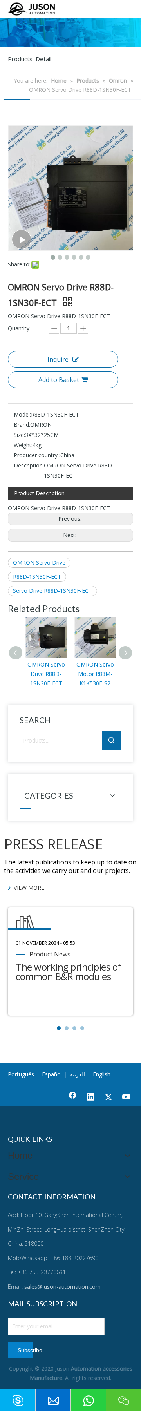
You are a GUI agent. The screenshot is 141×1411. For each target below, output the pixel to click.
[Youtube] (126, 1097)
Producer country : (37, 455)
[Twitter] (108, 1097)
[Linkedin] (90, 1097)
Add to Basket (58, 379)
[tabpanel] (70, 961)
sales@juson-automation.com (62, 1286)
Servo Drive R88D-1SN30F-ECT (52, 590)
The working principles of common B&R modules (68, 971)
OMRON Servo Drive (39, 562)
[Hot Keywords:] (111, 740)
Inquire (58, 359)
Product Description (39, 493)
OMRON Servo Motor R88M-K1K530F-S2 (95, 674)
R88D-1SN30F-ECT (37, 576)
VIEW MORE (29, 887)
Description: (29, 465)
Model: (22, 414)
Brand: (22, 424)
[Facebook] (72, 1097)
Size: (19, 434)
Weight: (23, 445)
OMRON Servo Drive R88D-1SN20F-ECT (46, 674)
